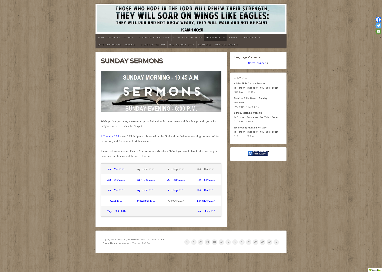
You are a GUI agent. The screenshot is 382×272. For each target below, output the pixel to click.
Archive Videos (214, 37)
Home (101, 37)
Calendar (129, 37)
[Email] (378, 31)
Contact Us (204, 45)
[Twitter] (378, 25)
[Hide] (381, 37)
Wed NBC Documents (180, 45)
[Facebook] (378, 20)
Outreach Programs (109, 45)
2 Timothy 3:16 (110, 136)
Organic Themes (132, 243)
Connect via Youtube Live (187, 37)
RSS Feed (146, 243)
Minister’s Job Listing (227, 45)
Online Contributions (153, 45)
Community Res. (249, 37)
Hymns (231, 37)
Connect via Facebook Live (154, 37)
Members (130, 45)
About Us (113, 37)
